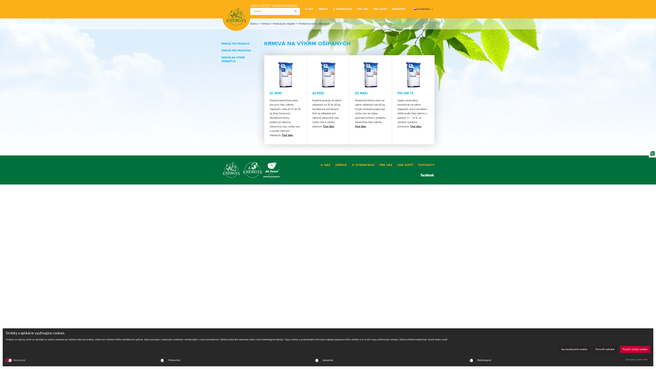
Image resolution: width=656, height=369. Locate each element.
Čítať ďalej (287, 135)
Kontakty (399, 9)
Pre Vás (362, 9)
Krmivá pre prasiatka (236, 50)
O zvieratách (342, 9)
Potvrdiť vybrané (605, 349)
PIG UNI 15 (406, 93)
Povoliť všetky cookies (635, 349)
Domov (254, 24)
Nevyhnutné (19, 360)
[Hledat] (296, 11)
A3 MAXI (361, 93)
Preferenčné (174, 360)
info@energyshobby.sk (284, 5)
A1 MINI (276, 93)
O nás (309, 9)
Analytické (328, 360)
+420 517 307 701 (260, 5)
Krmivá (266, 24)
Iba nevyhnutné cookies (574, 349)
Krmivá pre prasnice (235, 43)
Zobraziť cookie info (636, 359)
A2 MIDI (318, 93)
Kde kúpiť (380, 9)
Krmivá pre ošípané (284, 24)
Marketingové (484, 360)
